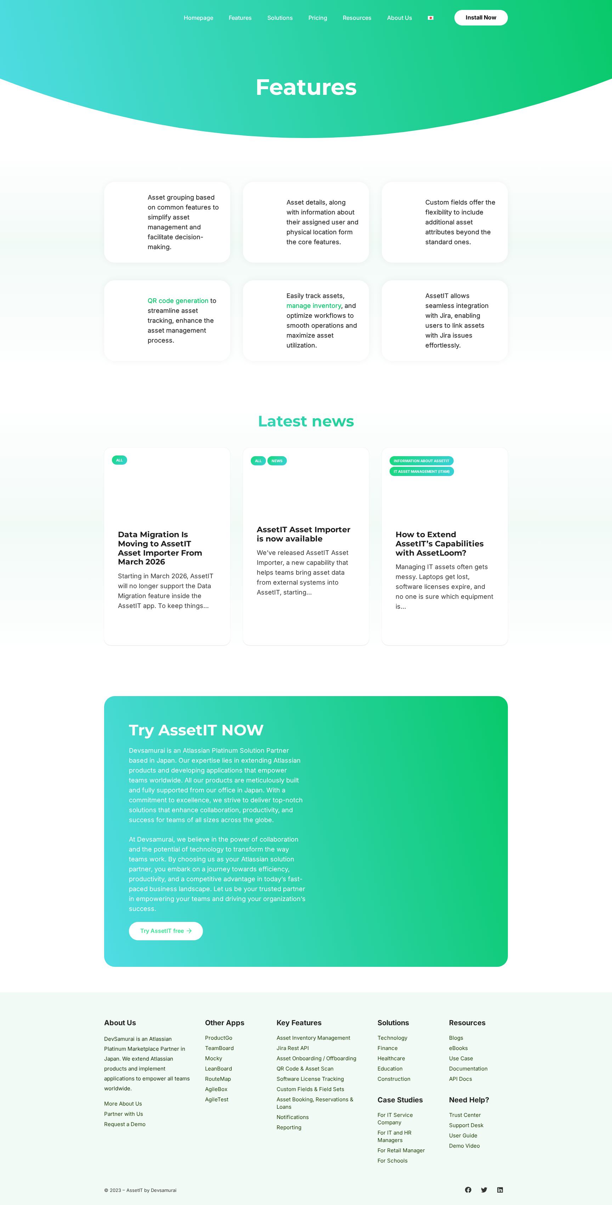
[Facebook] (468, 1190)
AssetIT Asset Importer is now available (303, 534)
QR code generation (178, 300)
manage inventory (314, 305)
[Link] (133, 18)
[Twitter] (484, 1190)
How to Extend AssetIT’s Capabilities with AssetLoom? (440, 543)
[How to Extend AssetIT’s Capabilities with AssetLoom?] (445, 483)
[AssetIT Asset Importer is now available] (306, 480)
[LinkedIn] (500, 1190)
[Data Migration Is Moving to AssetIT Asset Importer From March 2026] (167, 483)
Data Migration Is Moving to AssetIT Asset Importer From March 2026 (160, 548)
